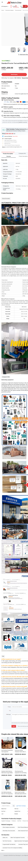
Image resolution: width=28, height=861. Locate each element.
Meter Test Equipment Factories (18, 837)
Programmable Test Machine (9, 844)
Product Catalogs (22, 805)
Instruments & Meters (9, 10)
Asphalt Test (17, 811)
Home (2, 10)
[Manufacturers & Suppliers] (14, 2)
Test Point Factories (7, 841)
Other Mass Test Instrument (9, 830)
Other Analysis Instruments (9, 827)
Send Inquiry (14, 74)
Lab (2, 813)
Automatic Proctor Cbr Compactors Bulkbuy (12, 847)
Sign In (3, 147)
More (2, 850)
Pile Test (16, 808)
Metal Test (3, 808)
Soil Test (3, 811)
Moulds (16, 813)
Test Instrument (18, 10)
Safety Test (5, 837)
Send (14, 726)
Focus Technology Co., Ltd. (18, 855)
